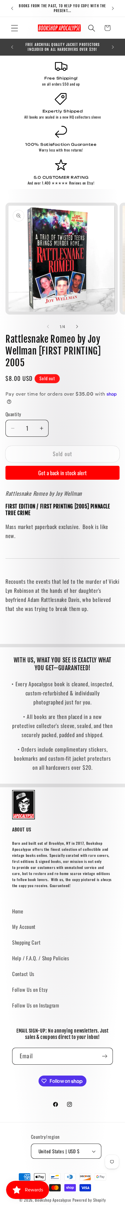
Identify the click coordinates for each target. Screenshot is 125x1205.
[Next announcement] (113, 8)
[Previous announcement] (12, 8)
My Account (23, 926)
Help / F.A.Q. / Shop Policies (40, 958)
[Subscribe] (104, 1056)
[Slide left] (48, 326)
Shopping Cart (26, 942)
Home (17, 911)
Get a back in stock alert (62, 473)
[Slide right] (77, 326)
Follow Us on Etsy (30, 989)
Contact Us (23, 974)
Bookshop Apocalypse (53, 1200)
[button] (15, 28)
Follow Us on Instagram (35, 1005)
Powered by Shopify (89, 1200)
